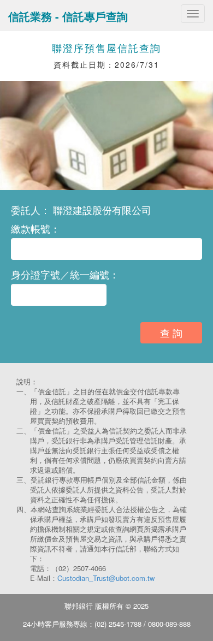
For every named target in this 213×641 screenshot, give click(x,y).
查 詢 (171, 332)
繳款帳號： (35, 228)
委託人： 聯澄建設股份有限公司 (81, 209)
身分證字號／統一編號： (65, 274)
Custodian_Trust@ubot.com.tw (106, 578)
